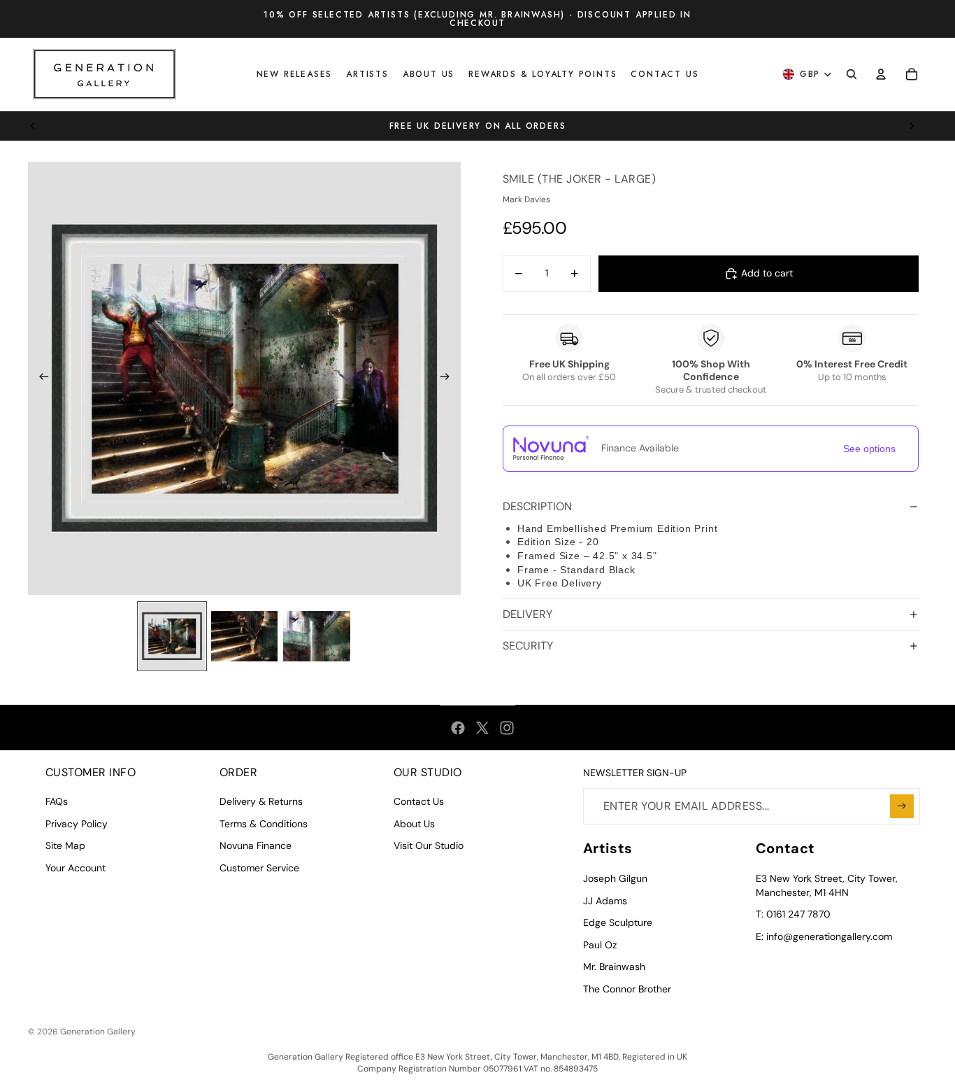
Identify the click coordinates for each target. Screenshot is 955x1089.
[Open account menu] (881, 74)
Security (528, 645)
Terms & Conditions (264, 823)
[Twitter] (482, 727)
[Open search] (851, 74)
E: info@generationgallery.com (824, 936)
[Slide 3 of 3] (316, 636)
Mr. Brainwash (614, 966)
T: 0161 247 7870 (793, 914)
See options (869, 448)
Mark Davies (526, 199)
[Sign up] (902, 806)
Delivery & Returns (261, 801)
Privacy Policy (76, 823)
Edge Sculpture (617, 922)
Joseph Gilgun (615, 878)
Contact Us (419, 801)
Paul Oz (600, 945)
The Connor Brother (627, 989)
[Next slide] (911, 126)
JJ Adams (605, 900)
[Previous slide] (32, 126)
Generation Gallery (98, 1031)
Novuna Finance (256, 845)
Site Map (65, 845)
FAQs (56, 801)
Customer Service (259, 868)
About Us (414, 823)
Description (537, 506)
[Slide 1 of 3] (172, 636)
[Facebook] (458, 727)
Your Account (75, 868)
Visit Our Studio (429, 845)
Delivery (527, 614)
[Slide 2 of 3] (244, 636)
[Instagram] (506, 727)
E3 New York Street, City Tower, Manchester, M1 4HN (827, 885)
